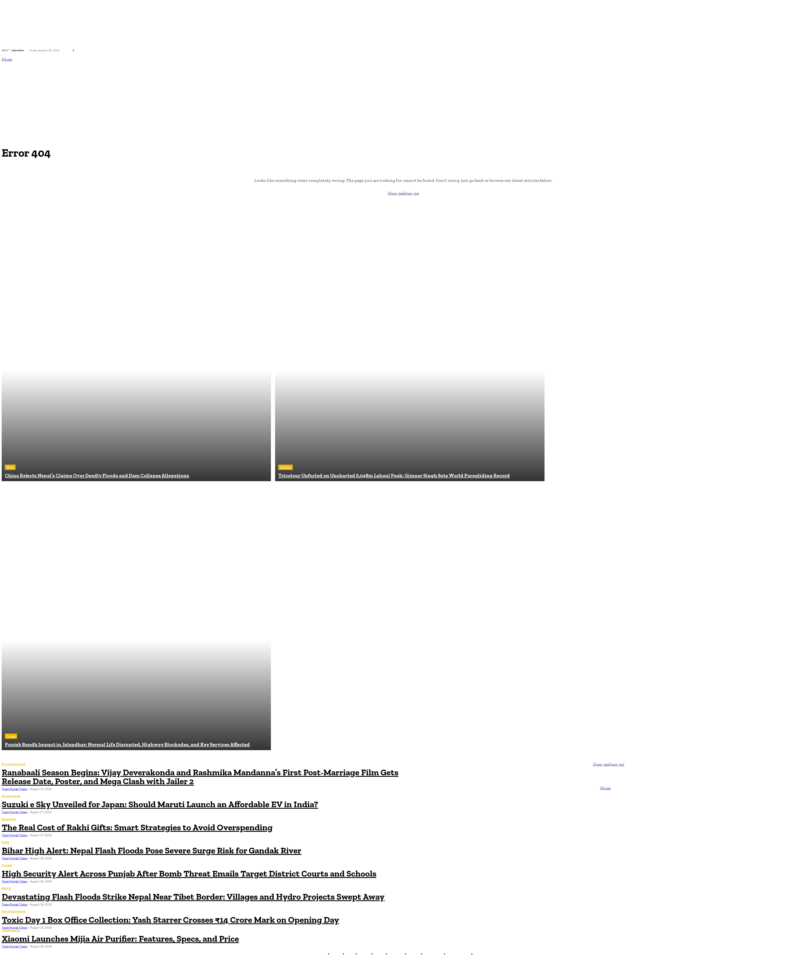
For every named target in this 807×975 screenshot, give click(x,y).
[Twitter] (135, 50)
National (285, 467)
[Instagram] (130, 50)
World (10, 467)
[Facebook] (125, 50)
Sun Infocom (448, 964)
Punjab (11, 736)
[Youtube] (140, 50)
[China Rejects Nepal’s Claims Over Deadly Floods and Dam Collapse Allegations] (136, 346)
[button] (803, 87)
